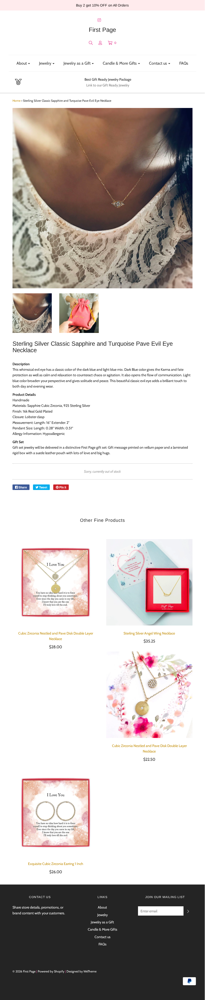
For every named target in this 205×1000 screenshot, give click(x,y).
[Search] (90, 43)
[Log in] (100, 43)
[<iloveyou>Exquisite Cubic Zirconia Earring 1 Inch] (55, 813)
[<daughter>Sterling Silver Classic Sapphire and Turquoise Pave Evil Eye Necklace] (32, 313)
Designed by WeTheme (81, 971)
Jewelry (102, 915)
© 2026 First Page (24, 971)
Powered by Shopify (51, 971)
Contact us (102, 937)
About (102, 907)
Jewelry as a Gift (102, 922)
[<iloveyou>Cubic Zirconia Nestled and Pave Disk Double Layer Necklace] (55, 582)
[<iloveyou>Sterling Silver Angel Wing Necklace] (149, 582)
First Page (102, 30)
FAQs (183, 63)
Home (16, 100)
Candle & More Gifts (102, 929)
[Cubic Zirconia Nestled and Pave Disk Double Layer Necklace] (149, 695)
